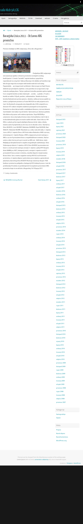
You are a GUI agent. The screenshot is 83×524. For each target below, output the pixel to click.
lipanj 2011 (60, 313)
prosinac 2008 (61, 388)
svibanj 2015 (60, 213)
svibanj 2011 (60, 316)
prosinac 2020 (61, 134)
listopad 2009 (60, 367)
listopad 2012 (60, 284)
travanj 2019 (60, 152)
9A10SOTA (59, 85)
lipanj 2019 (60, 148)
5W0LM (58, 92)
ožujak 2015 (60, 220)
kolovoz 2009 (60, 374)
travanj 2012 (60, 291)
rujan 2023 (59, 123)
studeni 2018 (60, 159)
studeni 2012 (60, 281)
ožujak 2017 (60, 188)
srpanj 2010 (60, 341)
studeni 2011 (60, 302)
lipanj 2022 (60, 127)
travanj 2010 (60, 352)
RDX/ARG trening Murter (14, 180)
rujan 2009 (59, 370)
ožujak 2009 (60, 384)
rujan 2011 (59, 306)
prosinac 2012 (61, 277)
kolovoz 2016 (60, 195)
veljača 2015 (60, 223)
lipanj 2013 (60, 259)
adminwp (8, 44)
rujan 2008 (59, 392)
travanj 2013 (60, 266)
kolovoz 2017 (60, 177)
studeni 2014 (60, 230)
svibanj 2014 (60, 238)
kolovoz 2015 (60, 209)
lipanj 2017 (60, 180)
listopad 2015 (60, 205)
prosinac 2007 (61, 402)
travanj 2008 (60, 395)
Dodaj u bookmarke (11, 173)
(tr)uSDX (58, 34)
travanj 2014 (60, 241)
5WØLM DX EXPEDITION (64, 88)
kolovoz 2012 (60, 288)
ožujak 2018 (60, 166)
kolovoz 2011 (60, 309)
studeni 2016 (60, 191)
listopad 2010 (60, 334)
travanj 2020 (60, 141)
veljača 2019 (60, 155)
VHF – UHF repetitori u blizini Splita (67, 39)
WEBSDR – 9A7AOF (61, 31)
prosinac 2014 (61, 227)
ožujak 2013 (60, 270)
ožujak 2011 (60, 324)
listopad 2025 (60, 119)
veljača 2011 (60, 327)
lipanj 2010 (60, 345)
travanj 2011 (60, 320)
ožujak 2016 (60, 202)
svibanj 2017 (60, 184)
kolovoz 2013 (60, 256)
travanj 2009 (60, 381)
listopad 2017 (60, 173)
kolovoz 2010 (60, 338)
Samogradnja (60, 414)
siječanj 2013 (60, 273)
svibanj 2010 (60, 349)
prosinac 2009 (61, 363)
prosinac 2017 (61, 170)
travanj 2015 (60, 216)
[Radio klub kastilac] (80, 2)
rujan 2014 (59, 234)
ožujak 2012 (60, 295)
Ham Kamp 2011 (43, 180)
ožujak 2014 (60, 245)
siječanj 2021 (60, 130)
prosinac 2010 (61, 331)
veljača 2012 (60, 298)
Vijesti (9, 30)
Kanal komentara (62, 437)
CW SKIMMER (59, 36)
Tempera (69, 463)
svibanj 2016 (60, 198)
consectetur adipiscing (41, 459)
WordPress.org (61, 441)
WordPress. (77, 463)
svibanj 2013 (60, 263)
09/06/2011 (18, 44)
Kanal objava (60, 433)
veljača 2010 (60, 359)
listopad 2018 (60, 162)
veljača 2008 (60, 399)
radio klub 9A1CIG (9, 10)
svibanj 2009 (60, 377)
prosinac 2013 (61, 248)
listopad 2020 (60, 137)
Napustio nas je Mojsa (63, 99)
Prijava (58, 430)
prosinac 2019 (61, 145)
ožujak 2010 (60, 356)
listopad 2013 (60, 252)
